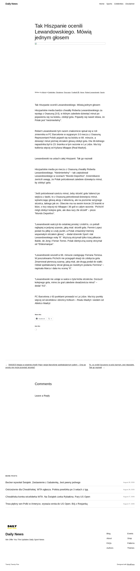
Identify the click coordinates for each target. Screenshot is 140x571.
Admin (44, 92)
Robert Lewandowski (92, 92)
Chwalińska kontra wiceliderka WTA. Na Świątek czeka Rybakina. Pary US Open (47, 496)
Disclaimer (59, 92)
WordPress (131, 564)
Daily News (11, 3)
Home (82, 92)
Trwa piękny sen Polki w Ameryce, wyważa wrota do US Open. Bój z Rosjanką (46, 504)
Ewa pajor (67, 92)
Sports (102, 92)
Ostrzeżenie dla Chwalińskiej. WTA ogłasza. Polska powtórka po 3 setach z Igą (46, 489)
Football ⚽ (75, 92)
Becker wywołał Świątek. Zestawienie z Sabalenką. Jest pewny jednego (42, 482)
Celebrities (51, 92)
